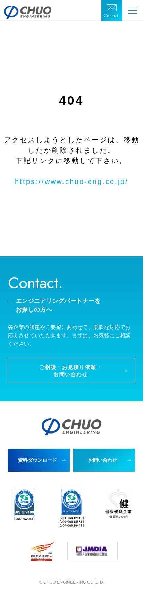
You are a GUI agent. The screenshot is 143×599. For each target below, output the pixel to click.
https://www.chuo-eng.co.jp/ (71, 181)
